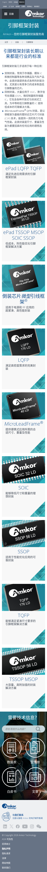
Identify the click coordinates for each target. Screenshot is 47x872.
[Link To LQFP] (23, 341)
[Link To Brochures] (35, 747)
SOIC (23, 487)
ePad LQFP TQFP (23, 168)
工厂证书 (11, 6)
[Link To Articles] (35, 776)
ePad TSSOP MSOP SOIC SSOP (23, 235)
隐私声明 (6, 848)
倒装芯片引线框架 (23, 299)
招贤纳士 (29, 6)
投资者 (18, 6)
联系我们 (36, 6)
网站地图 (6, 862)
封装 (17, 42)
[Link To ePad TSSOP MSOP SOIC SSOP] (23, 214)
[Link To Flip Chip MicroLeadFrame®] (23, 277)
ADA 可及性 (7, 839)
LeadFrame (23, 424)
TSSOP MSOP (23, 679)
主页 (6, 42)
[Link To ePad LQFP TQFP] (23, 150)
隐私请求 (6, 853)
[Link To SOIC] (23, 469)
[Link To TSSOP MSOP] (23, 660)
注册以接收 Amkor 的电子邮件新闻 (27, 816)
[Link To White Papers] (12, 776)
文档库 (5, 6)
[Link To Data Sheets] (12, 747)
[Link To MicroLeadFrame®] (23, 405)
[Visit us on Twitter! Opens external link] (11, 826)
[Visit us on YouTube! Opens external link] (25, 826)
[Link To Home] (35, 14)
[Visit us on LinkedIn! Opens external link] (5, 826)
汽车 (36, 77)
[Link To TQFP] (23, 597)
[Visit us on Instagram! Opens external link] (32, 826)
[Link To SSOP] (23, 533)
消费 (26, 77)
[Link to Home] (9, 806)
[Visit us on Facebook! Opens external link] (18, 826)
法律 (4, 858)
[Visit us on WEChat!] (38, 826)
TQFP (23, 615)
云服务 (23, 6)
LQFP (23, 360)
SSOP (23, 551)
